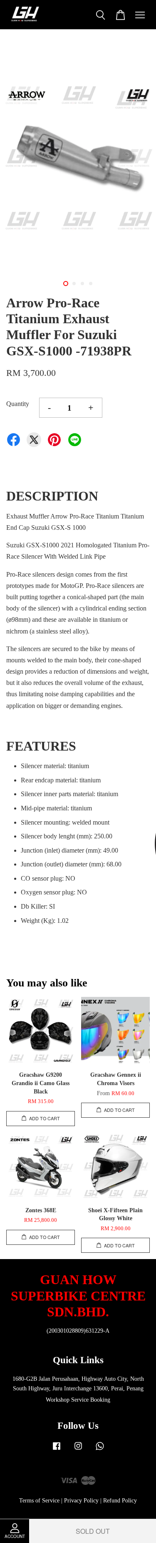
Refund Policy (120, 1500)
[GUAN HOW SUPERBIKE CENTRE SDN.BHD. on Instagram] (78, 1450)
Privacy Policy (81, 1500)
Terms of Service (39, 1500)
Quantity (17, 403)
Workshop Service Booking (78, 1400)
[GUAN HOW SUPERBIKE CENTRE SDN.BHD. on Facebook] (56, 1450)
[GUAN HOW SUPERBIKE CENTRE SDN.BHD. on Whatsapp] (100, 1450)
